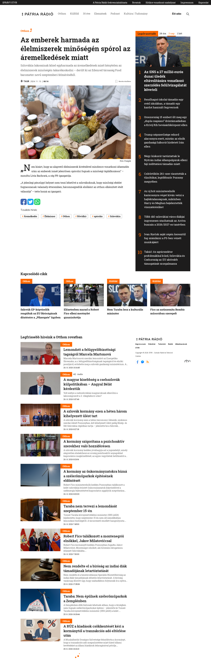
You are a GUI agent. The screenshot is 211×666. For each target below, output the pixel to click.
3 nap (171, 33)
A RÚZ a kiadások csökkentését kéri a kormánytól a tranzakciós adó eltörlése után (94, 631)
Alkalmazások (181, 344)
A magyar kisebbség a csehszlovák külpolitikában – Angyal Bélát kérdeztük (91, 384)
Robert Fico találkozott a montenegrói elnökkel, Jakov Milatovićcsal (93, 538)
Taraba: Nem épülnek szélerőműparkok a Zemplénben (95, 598)
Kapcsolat (203, 2)
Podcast (115, 13)
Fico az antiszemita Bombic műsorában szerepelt (167, 311)
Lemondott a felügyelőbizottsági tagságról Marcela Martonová (89, 351)
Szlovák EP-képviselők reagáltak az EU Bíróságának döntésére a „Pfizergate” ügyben (41, 313)
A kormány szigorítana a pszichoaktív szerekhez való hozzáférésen (93, 443)
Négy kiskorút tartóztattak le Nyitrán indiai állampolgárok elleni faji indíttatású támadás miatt (165, 160)
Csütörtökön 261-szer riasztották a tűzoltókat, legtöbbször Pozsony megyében (165, 177)
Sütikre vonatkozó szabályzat (161, 2)
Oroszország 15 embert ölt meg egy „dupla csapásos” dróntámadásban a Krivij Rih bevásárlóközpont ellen (165, 121)
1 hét (179, 33)
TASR (26, 81)
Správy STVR (9, 2)
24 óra (162, 33)
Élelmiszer (49, 216)
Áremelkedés (30, 216)
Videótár (152, 344)
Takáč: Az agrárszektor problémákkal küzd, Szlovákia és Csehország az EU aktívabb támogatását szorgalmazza (164, 257)
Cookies (138, 356)
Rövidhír (82, 216)
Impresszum (187, 2)
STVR (137, 348)
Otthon (62, 13)
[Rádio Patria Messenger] (142, 363)
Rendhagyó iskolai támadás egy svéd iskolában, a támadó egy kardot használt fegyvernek (163, 103)
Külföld (74, 13)
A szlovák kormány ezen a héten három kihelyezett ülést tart (95, 413)
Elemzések (100, 13)
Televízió (162, 344)
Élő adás (176, 13)
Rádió (170, 344)
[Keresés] (187, 14)
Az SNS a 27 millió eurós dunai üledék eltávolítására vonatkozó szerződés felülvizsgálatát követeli (165, 81)
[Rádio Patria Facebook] (137, 363)
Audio (80, 374)
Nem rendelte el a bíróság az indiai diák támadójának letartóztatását (95, 568)
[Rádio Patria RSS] (147, 363)
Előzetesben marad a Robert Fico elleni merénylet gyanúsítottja (81, 313)
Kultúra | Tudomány (136, 13)
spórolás (98, 216)
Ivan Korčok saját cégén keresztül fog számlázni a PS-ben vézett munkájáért (165, 238)
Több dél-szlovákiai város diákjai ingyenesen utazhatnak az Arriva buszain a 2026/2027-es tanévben (165, 220)
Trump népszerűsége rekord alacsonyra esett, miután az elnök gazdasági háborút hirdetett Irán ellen (164, 140)
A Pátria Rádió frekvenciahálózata (110, 2)
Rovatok (136, 2)
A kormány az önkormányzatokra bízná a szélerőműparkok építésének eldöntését (95, 476)
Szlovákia (115, 216)
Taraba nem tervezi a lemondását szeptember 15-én (90, 508)
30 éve (86, 13)
